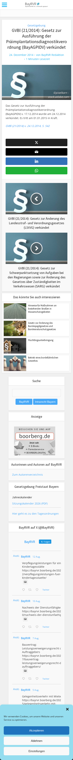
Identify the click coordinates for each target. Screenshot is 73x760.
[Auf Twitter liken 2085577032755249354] (38, 678)
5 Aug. (36, 690)
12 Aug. (36, 556)
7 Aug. (36, 638)
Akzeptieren (36, 730)
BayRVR (25, 556)
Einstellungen (36, 751)
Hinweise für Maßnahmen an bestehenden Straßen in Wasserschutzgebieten (42, 308)
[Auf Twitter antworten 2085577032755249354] (24, 678)
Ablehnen (36, 740)
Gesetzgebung (36, 25)
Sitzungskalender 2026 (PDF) (30, 503)
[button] (67, 709)
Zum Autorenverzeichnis (27, 474)
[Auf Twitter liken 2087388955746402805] (38, 590)
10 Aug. (36, 601)
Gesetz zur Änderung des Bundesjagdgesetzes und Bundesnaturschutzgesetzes (42, 326)
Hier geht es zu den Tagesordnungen (35, 513)
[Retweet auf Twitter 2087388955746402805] (31, 590)
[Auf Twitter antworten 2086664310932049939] (24, 627)
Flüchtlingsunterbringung (40, 340)
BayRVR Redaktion (52, 55)
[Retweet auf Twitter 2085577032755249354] (31, 678)
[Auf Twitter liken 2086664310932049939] (38, 627)
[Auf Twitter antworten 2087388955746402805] (24, 590)
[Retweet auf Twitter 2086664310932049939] (31, 627)
